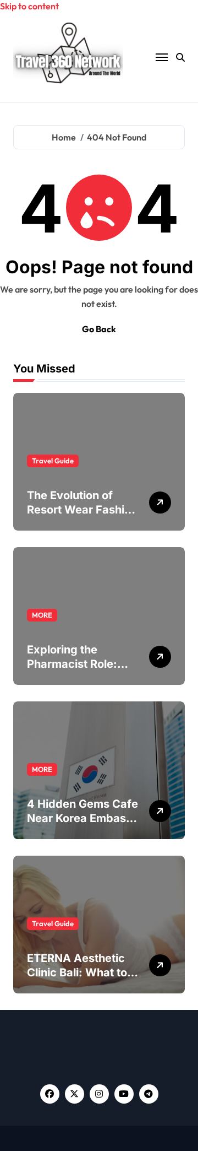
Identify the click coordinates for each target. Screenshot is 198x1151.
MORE (42, 614)
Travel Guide (53, 460)
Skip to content (29, 6)
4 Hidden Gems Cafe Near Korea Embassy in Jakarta (83, 818)
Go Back (99, 328)
